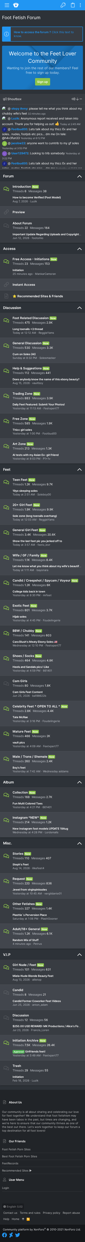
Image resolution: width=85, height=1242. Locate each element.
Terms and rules (30, 1212)
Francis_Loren (40, 1030)
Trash (17, 1066)
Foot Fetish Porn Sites (16, 1149)
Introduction (22, 186)
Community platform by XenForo (42, 1229)
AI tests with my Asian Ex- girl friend (36, 455)
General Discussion (27, 343)
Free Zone (20, 419)
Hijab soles (19, 616)
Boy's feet (19, 767)
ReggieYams (46, 332)
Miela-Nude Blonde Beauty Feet (33, 975)
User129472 (19, 153)
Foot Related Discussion (31, 318)
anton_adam (40, 1004)
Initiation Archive (25, 1040)
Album (8, 782)
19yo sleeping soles (25, 490)
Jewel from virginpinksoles (30, 889)
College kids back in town (29, 591)
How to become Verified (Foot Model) (37, 197)
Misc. (7, 843)
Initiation (18, 270)
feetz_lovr (44, 544)
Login (5, 1187)
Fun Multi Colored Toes (27, 803)
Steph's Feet (21, 864)
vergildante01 (53, 893)
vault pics (19, 742)
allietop (36, 979)
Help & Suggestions (27, 368)
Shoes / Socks (23, 656)
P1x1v (46, 458)
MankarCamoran (45, 273)
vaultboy (37, 383)
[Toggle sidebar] (80, 5)
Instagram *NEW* (26, 817)
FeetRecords (10, 1163)
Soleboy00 (44, 494)
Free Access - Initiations (31, 259)
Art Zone (19, 444)
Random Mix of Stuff (26, 940)
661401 (47, 670)
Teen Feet (20, 480)
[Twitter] (17, 1235)
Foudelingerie (51, 620)
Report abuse (71, 1212)
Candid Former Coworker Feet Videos (37, 1001)
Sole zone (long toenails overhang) (35, 515)
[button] (7, 5)
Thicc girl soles (22, 429)
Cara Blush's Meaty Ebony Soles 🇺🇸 (35, 641)
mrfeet (47, 595)
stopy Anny (19, 108)
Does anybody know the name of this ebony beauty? (46, 379)
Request (19, 879)
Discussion (12, 308)
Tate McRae (20, 717)
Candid (18, 990)
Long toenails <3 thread (28, 329)
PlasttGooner (49, 918)
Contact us (10, 1212)
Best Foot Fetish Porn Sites (19, 1156)
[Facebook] (4, 1235)
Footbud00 (19, 129)
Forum (8, 176)
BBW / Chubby (23, 631)
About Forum (22, 223)
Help (6, 1219)
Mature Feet (22, 731)
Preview (19, 212)
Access (9, 249)
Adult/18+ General (26, 929)
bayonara (42, 570)
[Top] (23, 1219)
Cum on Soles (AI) (24, 354)
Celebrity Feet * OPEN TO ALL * (36, 706)
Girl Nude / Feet (24, 965)
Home (15, 1219)
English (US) (14, 1206)
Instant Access (24, 285)
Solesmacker (47, 357)
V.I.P (7, 955)
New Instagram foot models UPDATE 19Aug (40, 828)
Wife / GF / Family (26, 555)
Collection (20, 792)
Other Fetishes (24, 904)
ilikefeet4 (38, 868)
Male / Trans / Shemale (30, 757)
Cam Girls (20, 681)
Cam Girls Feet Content (28, 692)
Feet (6, 469)
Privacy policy (51, 1212)
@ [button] (9, 108)
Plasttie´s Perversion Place (30, 915)
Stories (18, 854)
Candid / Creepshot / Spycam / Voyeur (41, 580)
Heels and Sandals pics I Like (31, 666)
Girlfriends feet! (30, 1051)
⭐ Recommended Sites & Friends (38, 296)
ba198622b (39, 695)
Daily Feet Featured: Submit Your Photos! (39, 404)
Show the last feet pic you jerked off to (37, 541)
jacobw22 (18, 143)
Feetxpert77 (51, 408)
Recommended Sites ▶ (17, 1170)
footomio (37, 238)
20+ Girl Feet (22, 505)
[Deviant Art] (11, 1235)
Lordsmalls (51, 832)
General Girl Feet (25, 530)
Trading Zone (22, 394)
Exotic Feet (21, 606)
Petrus (37, 943)
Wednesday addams (55, 771)
